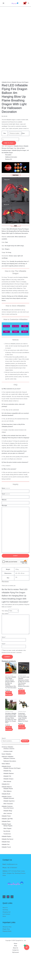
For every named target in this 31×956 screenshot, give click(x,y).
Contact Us (15, 950)
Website (4, 499)
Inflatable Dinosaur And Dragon (19, 82)
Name (6, 488)
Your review (5, 613)
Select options (8, 693)
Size (4, 133)
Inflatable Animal (6, 82)
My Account (15, 952)
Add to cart (8, 143)
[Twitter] (8, 896)
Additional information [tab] (11, 157)
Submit (15, 555)
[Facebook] (4, 896)
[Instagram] (12, 896)
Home (4, 916)
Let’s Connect (6, 914)
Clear (23, 133)
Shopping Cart (6, 912)
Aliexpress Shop (7, 926)
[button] (28, 3)
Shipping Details (7, 931)
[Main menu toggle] (3, 3)
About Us (5, 907)
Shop (15, 945)
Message (4, 505)
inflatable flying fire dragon (19, 150)
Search (4, 738)
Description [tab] (8, 154)
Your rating (5, 610)
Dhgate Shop (6, 929)
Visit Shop (5, 909)
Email (6, 494)
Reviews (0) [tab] (8, 159)
